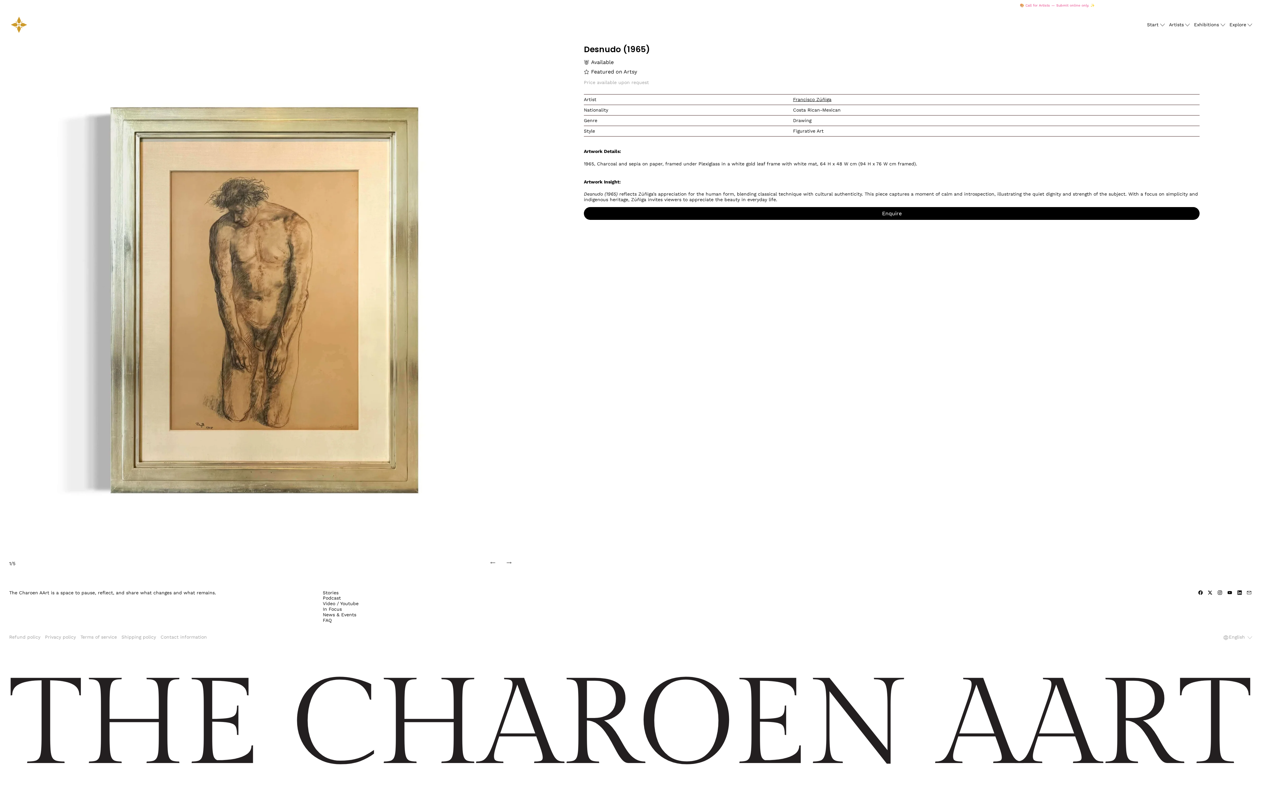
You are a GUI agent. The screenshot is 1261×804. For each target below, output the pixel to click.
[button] (264, 300)
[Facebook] (1200, 592)
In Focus (332, 609)
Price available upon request (616, 82)
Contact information (184, 637)
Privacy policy (60, 637)
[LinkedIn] (1239, 592)
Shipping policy (139, 637)
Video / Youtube (341, 603)
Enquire (892, 213)
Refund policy (24, 637)
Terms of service (98, 637)
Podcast (332, 598)
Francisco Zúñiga (812, 99)
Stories (331, 592)
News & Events (339, 614)
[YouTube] (1229, 592)
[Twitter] (1210, 592)
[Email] (1249, 592)
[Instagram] (1220, 592)
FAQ (327, 620)
